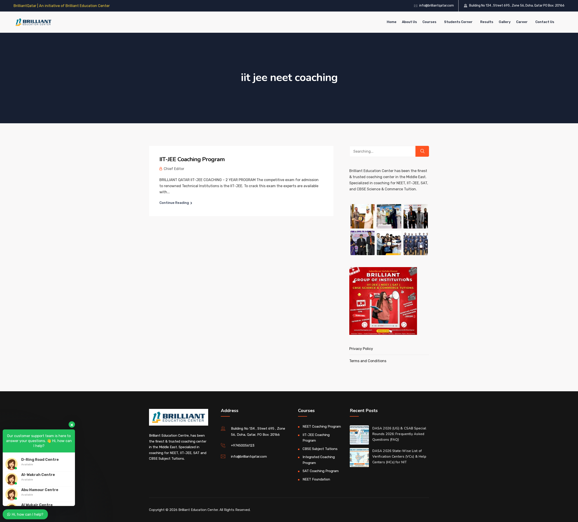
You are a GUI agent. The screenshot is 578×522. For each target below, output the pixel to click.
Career (522, 22)
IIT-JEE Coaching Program (192, 159)
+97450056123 (242, 445)
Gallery (505, 22)
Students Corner (458, 22)
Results (486, 22)
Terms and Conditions (367, 361)
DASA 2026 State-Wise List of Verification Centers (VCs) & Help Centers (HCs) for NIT (399, 456)
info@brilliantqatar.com (436, 5)
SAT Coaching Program (321, 471)
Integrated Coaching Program (319, 460)
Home (391, 22)
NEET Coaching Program (322, 426)
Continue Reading (174, 203)
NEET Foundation (316, 479)
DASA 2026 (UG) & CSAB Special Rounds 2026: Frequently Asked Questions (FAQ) (399, 434)
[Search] (422, 151)
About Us (409, 22)
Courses (429, 22)
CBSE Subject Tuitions (320, 449)
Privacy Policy (361, 349)
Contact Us (544, 22)
